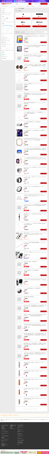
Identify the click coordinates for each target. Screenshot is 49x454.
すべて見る (31, 29)
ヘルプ (46, 6)
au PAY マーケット (20, 438)
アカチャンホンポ (20, 435)
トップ (16, 8)
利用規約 (3, 437)
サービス (34, 6)
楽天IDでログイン (37, 3)
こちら (46, 419)
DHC (18, 444)
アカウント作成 (44, 3)
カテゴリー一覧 (4, 6)
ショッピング (22, 6)
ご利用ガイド (4, 428)
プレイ (40, 6)
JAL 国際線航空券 (20, 442)
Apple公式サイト (20, 433)
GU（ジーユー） (20, 429)
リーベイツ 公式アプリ (5, 431)
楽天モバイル (12, 428)
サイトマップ (4, 430)
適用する (7, 30)
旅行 (28, 6)
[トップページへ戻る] (7, 3)
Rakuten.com (4, 443)
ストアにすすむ (23, 18)
